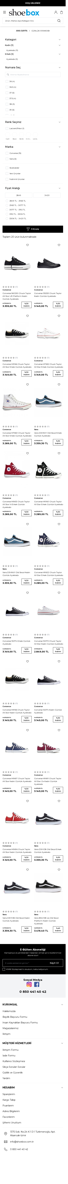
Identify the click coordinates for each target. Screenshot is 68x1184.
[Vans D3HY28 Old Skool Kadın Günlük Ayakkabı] (17, 887)
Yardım (6, 1078)
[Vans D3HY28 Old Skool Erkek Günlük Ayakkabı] (48, 818)
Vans (36, 430)
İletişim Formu (11, 1049)
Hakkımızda (9, 1011)
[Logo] (24, 12)
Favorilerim (9, 1117)
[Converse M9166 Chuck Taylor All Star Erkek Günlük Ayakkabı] (17, 333)
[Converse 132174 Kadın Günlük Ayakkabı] (48, 679)
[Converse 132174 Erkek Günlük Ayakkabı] (17, 610)
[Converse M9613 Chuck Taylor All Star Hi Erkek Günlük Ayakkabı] (17, 471)
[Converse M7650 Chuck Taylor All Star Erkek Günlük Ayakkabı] (17, 402)
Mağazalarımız (11, 1028)
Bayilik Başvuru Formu (15, 1016)
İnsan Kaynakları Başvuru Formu (20, 1022)
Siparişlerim (9, 1094)
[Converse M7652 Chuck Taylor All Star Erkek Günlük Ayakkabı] (48, 333)
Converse (7, 290)
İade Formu (9, 1055)
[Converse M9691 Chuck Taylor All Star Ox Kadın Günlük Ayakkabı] (48, 748)
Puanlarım (8, 1105)
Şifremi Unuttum (12, 1122)
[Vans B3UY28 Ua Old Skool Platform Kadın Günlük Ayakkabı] (48, 887)
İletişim (6, 1034)
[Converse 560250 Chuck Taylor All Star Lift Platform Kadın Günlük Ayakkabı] (17, 262)
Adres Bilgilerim (11, 1111)
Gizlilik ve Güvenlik (13, 1072)
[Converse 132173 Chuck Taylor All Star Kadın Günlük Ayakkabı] (48, 610)
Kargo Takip (9, 1099)
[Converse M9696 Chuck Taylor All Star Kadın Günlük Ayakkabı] (17, 818)
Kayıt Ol (54, 963)
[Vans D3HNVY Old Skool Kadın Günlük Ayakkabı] (17, 541)
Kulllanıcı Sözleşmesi (14, 1061)
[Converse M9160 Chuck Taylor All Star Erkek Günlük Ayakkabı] (48, 471)
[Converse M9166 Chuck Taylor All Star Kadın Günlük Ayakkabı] (17, 679)
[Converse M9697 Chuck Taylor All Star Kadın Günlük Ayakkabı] (17, 748)
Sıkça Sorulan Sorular (14, 1067)
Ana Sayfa (21, 31)
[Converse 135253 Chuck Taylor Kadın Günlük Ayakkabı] (48, 262)
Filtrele (35, 229)
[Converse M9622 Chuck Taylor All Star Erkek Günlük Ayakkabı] (48, 541)
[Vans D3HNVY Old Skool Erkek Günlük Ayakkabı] (48, 402)
